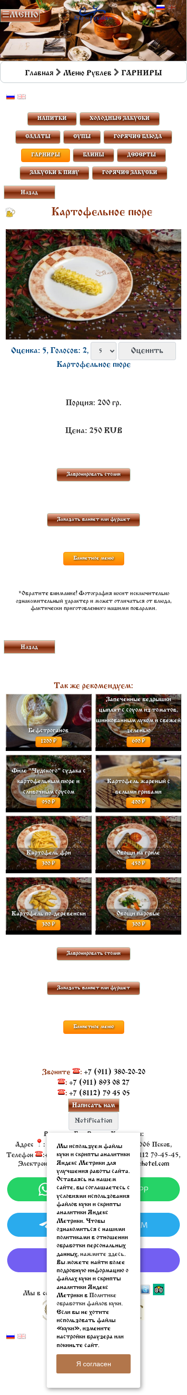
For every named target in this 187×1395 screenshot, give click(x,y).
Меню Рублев (87, 73)
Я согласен (93, 1364)
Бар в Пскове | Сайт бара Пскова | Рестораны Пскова (93, 12)
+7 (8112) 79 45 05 (99, 1093)
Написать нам (93, 1105)
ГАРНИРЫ (141, 73)
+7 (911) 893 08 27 (99, 1082)
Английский (171, 8)
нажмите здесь (102, 1254)
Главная (39, 73)
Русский (160, 8)
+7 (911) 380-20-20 (114, 1072)
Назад (29, 193)
